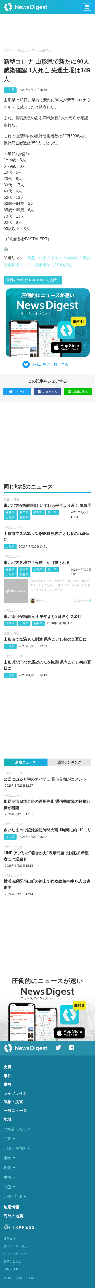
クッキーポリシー (15, 1254)
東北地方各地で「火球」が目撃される (37, 562)
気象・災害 (11, 499)
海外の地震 (13, 1216)
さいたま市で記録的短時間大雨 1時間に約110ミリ (47, 830)
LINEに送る (80, 391)
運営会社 (9, 1238)
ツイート (19, 391)
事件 (7, 1076)
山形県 (43, 50)
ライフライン (15, 1093)
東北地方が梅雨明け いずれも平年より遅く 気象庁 (47, 505)
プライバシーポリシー (18, 1246)
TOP (7, 50)
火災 (7, 1067)
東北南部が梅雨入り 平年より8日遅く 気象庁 (43, 616)
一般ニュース (24, 50)
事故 (7, 1084)
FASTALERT (12, 1269)
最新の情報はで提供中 (33, 280)
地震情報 (11, 1207)
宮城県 (38, 512)
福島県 (24, 517)
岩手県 (24, 512)
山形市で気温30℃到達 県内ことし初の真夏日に (45, 639)
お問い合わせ (12, 1261)
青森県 (10, 512)
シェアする (49, 391)
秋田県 (52, 512)
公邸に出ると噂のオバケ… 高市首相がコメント (45, 779)
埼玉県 (10, 837)
